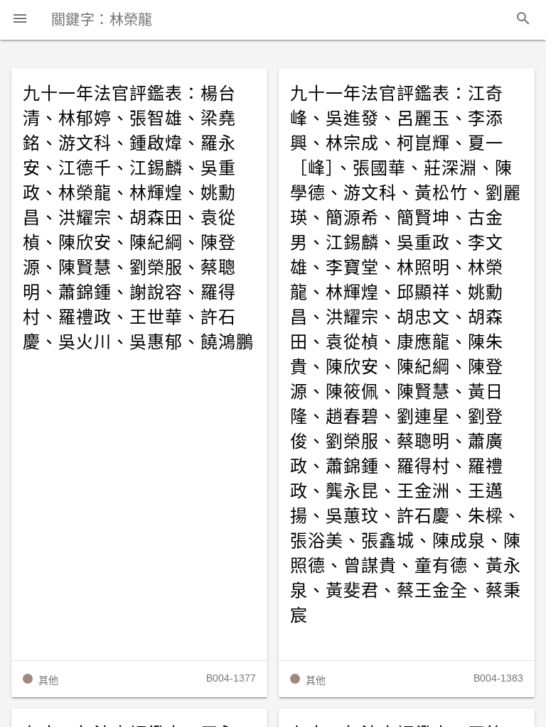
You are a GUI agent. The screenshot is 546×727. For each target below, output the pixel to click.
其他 (48, 680)
